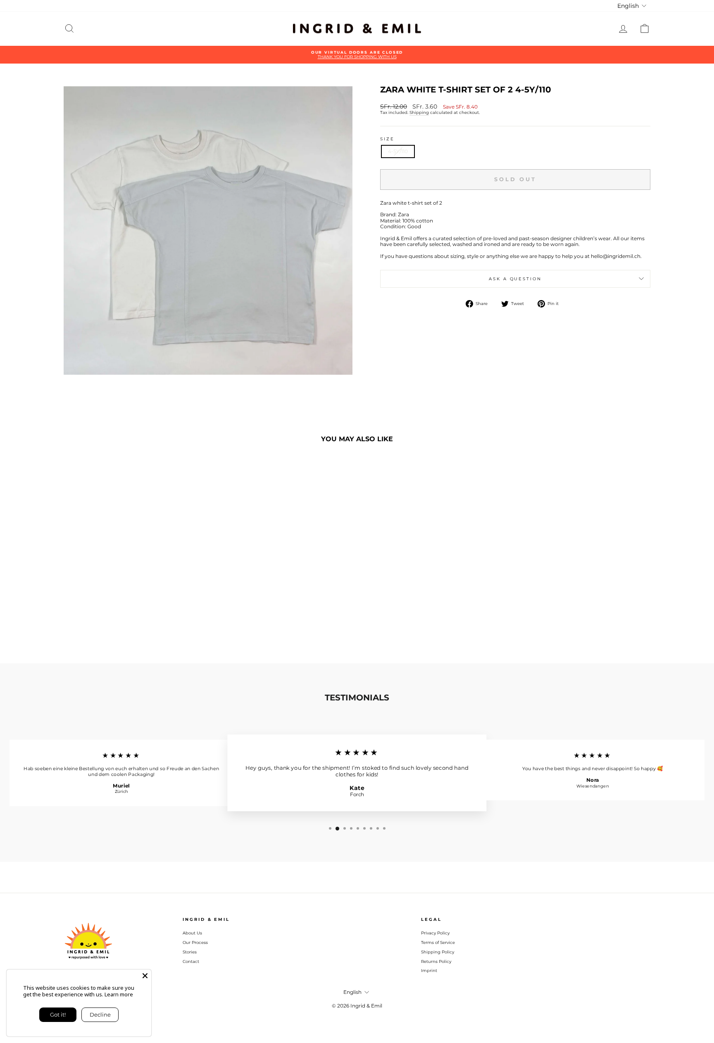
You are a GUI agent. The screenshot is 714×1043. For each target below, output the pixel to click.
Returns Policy (436, 961)
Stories (190, 952)
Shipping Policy (437, 952)
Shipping (419, 112)
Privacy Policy (435, 933)
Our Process (195, 942)
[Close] (145, 976)
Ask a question (515, 279)
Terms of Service (438, 942)
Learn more (119, 994)
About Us (192, 933)
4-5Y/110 (398, 151)
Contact (191, 961)
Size (387, 139)
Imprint (429, 970)
